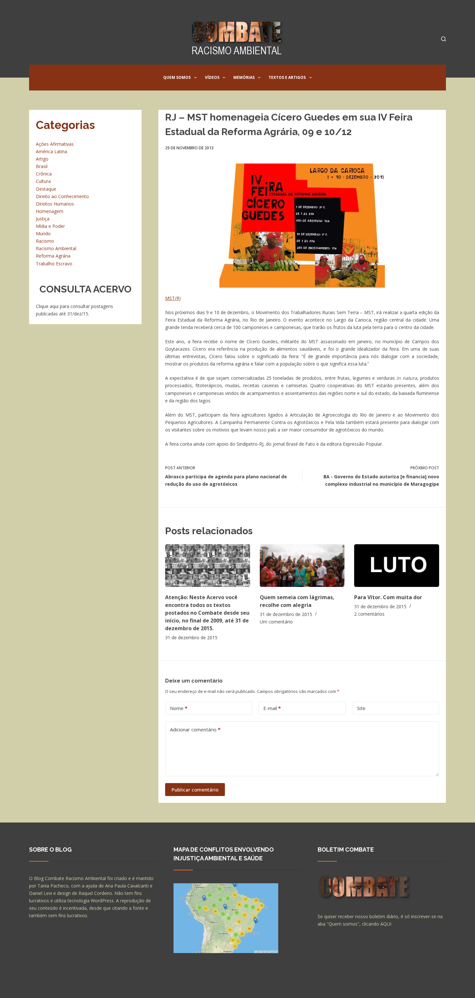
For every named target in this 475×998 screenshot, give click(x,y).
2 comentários (369, 614)
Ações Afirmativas (55, 144)
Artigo (42, 159)
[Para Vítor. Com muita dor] (396, 565)
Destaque (46, 189)
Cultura (43, 181)
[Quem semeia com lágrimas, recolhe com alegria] (302, 565)
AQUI (385, 924)
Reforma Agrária (53, 256)
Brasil (42, 166)
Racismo (45, 241)
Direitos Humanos (55, 204)
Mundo (43, 233)
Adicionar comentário (195, 729)
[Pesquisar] (443, 39)
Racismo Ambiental (56, 248)
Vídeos (212, 77)
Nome (178, 708)
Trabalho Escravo (54, 263)
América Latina (51, 151)
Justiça (42, 219)
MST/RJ (173, 298)
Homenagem (49, 211)
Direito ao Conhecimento (62, 196)
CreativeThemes (143, 986)
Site (361, 708)
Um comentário (276, 622)
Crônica (44, 174)
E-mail (272, 708)
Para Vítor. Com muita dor (388, 597)
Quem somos (177, 77)
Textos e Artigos (287, 77)
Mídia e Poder (50, 226)
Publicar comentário (195, 789)
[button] (195, 77)
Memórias (244, 77)
